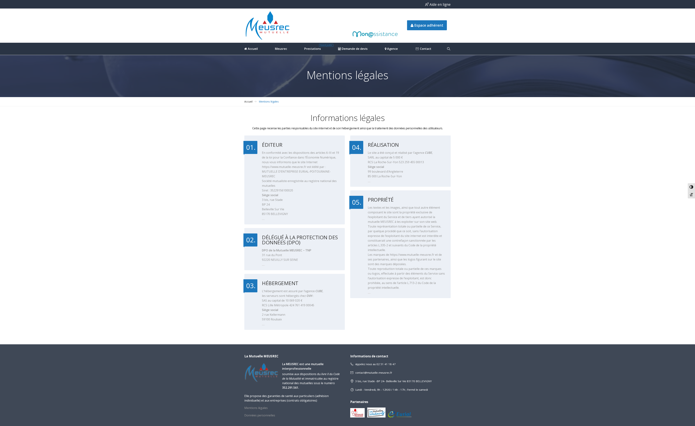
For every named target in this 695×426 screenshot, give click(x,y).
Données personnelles (259, 415)
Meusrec (281, 49)
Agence (392, 49)
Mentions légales (269, 101)
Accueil (252, 49)
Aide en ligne (440, 4)
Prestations (312, 49)
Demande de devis (354, 49)
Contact (425, 49)
